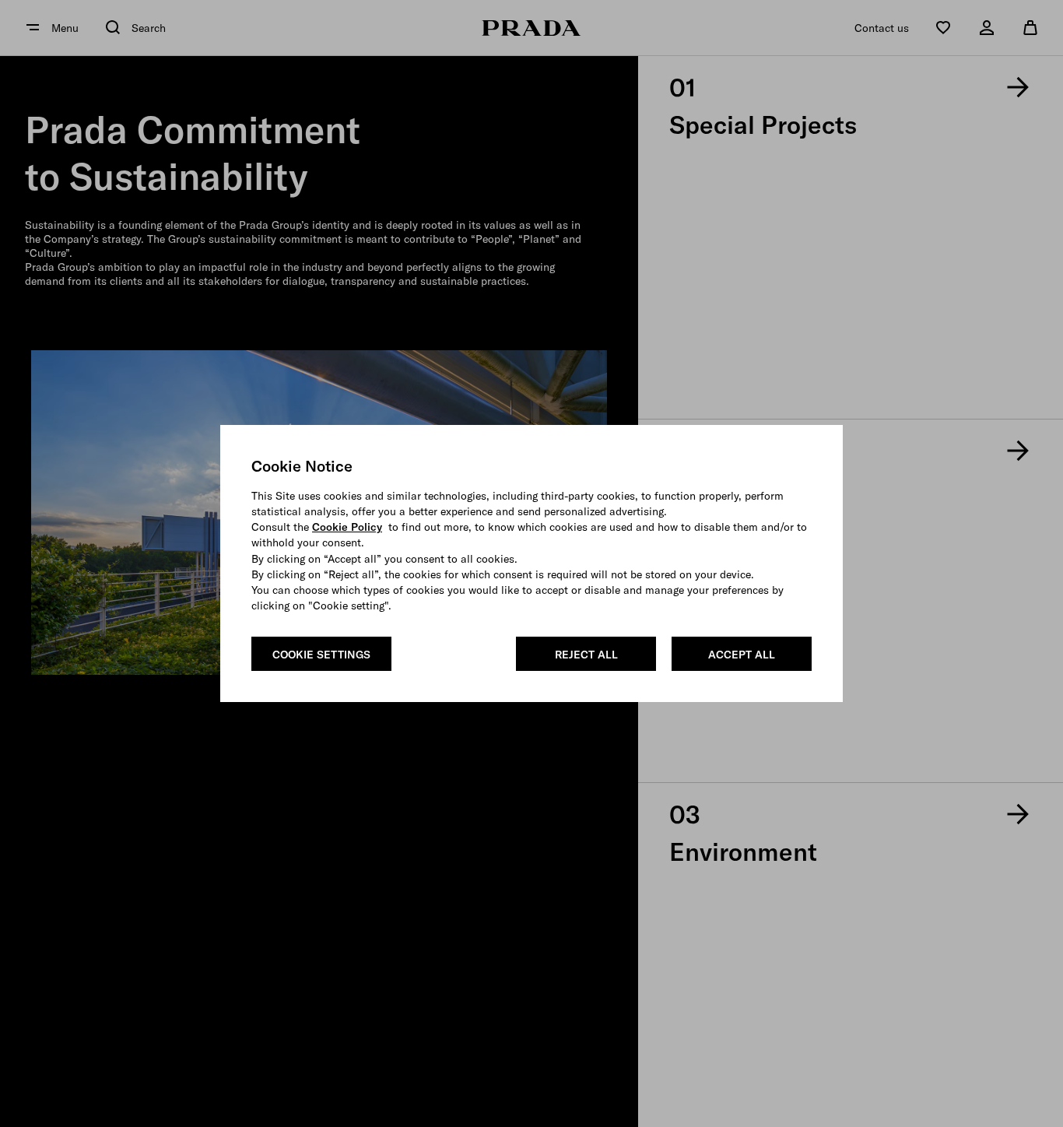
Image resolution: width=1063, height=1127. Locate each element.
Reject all (586, 655)
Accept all (741, 655)
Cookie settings (321, 655)
